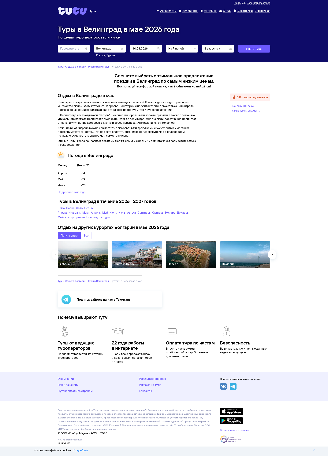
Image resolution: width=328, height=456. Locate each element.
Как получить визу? (243, 105)
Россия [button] (100, 55)
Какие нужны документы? (247, 110)
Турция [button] (110, 55)
